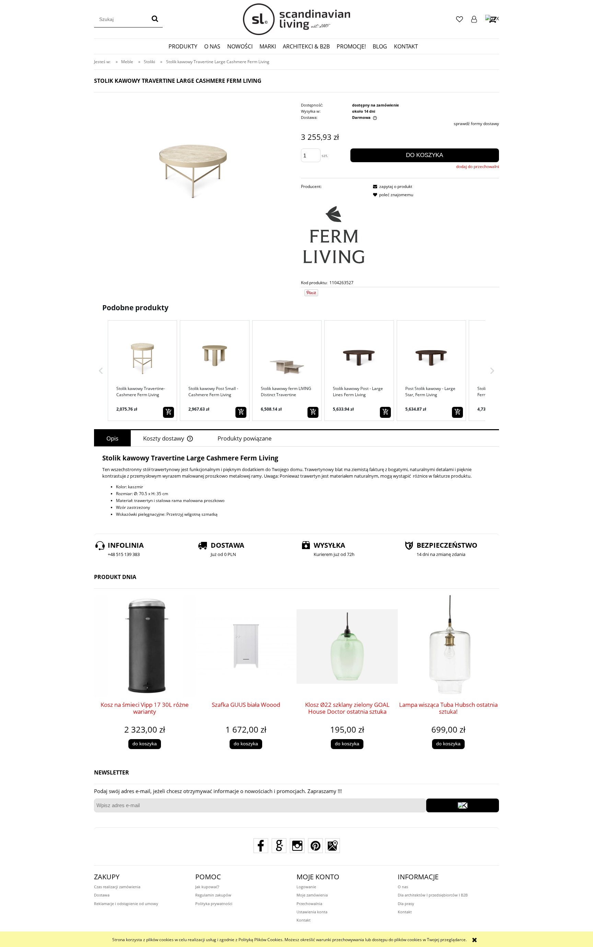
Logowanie (474, 19)
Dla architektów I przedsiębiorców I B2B (433, 895)
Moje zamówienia (312, 895)
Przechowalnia (309, 903)
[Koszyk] (492, 19)
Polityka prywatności (213, 903)
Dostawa (101, 895)
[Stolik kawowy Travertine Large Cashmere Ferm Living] (193, 155)
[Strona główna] (296, 19)
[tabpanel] (296, 486)
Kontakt (303, 920)
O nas (403, 886)
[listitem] (142, 370)
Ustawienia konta (311, 911)
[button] (101, 370)
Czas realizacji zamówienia (117, 886)
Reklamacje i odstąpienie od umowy (126, 903)
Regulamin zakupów (213, 895)
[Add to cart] (168, 412)
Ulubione (459, 19)
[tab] (112, 438)
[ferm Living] (334, 234)
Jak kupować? (207, 886)
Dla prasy (406, 903)
